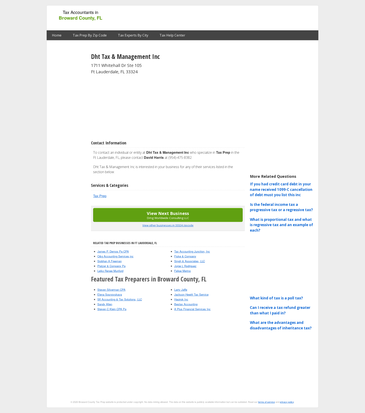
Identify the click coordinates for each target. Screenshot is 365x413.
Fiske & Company (185, 256)
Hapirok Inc (181, 299)
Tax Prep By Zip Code (90, 35)
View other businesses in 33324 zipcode (167, 225)
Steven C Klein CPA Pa (111, 309)
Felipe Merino (182, 271)
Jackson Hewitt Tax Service (191, 294)
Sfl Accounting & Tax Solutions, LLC (119, 299)
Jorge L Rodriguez (185, 266)
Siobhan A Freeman (109, 261)
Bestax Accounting (185, 304)
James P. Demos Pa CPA (113, 251)
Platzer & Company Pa (111, 266)
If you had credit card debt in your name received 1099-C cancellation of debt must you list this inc (281, 189)
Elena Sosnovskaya (109, 294)
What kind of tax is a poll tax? (276, 298)
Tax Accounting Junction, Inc (192, 251)
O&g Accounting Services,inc (115, 256)
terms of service (266, 401)
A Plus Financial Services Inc (192, 309)
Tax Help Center (172, 35)
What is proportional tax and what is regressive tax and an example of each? (281, 225)
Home (56, 35)
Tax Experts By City (133, 35)
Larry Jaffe (180, 290)
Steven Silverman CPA (111, 290)
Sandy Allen (104, 304)
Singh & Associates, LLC (189, 261)
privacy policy (287, 401)
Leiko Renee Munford (110, 271)
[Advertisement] (239, 18)
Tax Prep (99, 195)
